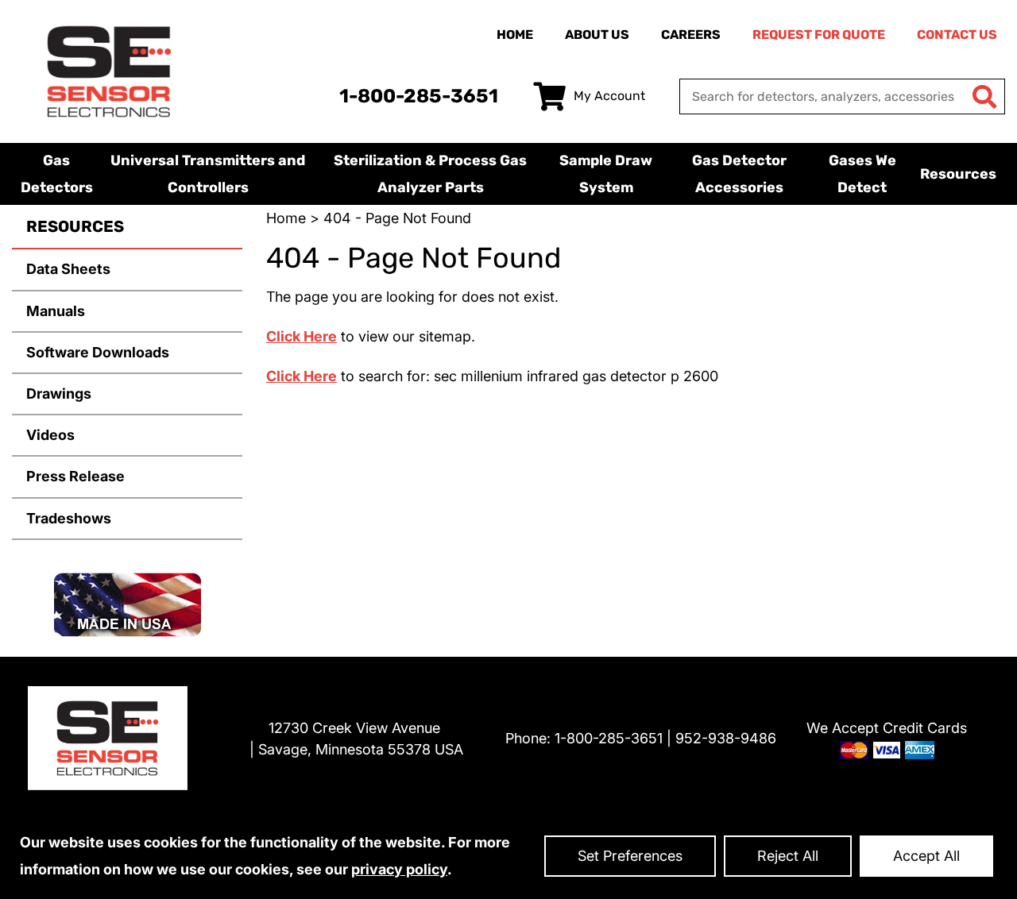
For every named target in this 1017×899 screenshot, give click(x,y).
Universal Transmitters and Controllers (207, 174)
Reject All (787, 855)
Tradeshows (68, 518)
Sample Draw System (605, 174)
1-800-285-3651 (418, 96)
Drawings (58, 393)
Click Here (301, 336)
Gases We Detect (862, 174)
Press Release (75, 476)
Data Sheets (68, 268)
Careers (691, 34)
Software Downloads (97, 352)
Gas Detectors (57, 174)
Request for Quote (818, 34)
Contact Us (957, 34)
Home (515, 34)
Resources (958, 174)
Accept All (926, 855)
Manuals (55, 311)
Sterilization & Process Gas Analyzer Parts (430, 174)
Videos (50, 434)
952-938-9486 (725, 738)
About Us (597, 34)
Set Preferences (630, 855)
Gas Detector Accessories (739, 174)
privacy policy (399, 869)
